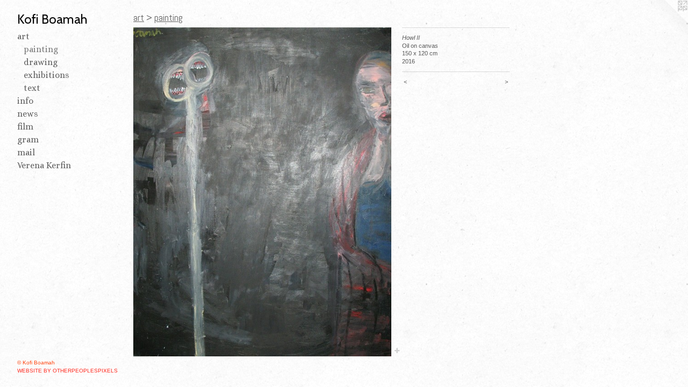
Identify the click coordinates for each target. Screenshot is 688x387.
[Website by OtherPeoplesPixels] (666, 21)
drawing (41, 62)
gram (28, 139)
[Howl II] (262, 191)
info (25, 101)
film (25, 126)
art (23, 36)
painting (41, 49)
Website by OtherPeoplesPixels (67, 371)
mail (26, 152)
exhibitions (46, 75)
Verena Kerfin (44, 165)
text (32, 88)
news (27, 114)
